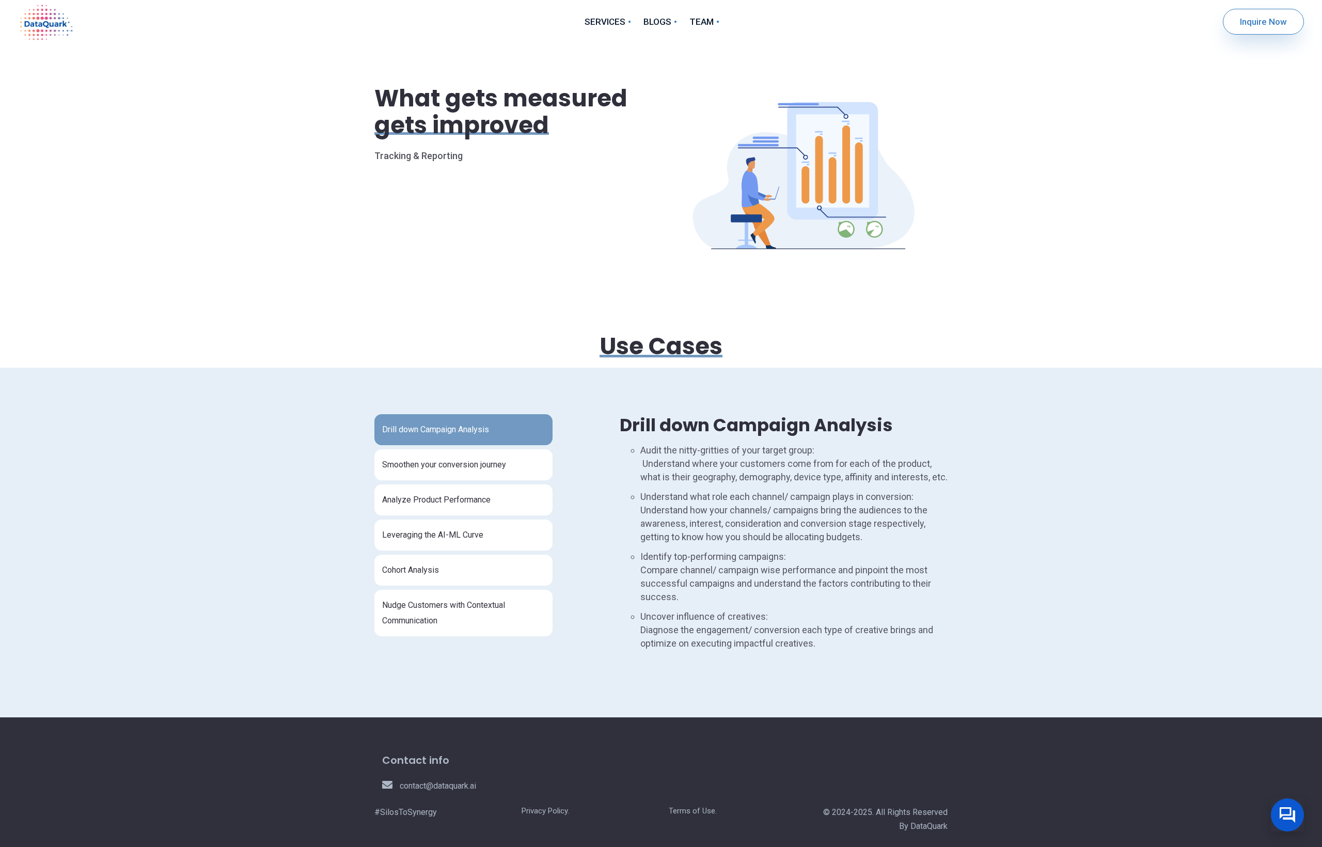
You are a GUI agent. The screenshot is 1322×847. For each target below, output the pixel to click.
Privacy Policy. (545, 810)
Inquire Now (1263, 22)
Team (701, 22)
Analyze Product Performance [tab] (436, 500)
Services (605, 22)
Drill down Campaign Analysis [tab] (435, 429)
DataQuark (929, 826)
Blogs (657, 22)
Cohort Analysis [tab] (410, 570)
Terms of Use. (693, 810)
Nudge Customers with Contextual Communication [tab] (443, 612)
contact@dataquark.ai (437, 786)
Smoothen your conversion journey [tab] (444, 464)
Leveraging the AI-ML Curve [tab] (432, 535)
